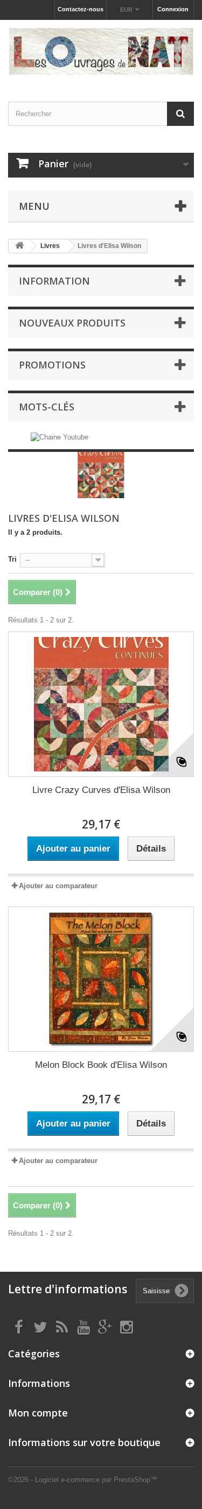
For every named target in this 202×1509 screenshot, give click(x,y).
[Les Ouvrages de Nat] (101, 51)
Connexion (173, 9)
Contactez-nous (80, 9)
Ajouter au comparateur (58, 886)
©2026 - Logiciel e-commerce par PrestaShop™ (82, 1480)
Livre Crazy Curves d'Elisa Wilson (101, 790)
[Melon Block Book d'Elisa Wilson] (101, 979)
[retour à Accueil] (19, 246)
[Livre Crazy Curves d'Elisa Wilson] (101, 704)
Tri (12, 559)
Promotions (52, 364)
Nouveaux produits (72, 322)
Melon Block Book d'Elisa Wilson (101, 1065)
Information (54, 280)
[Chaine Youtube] (59, 437)
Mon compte (38, 1412)
